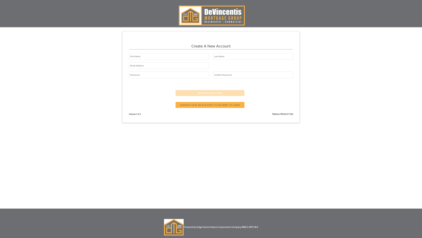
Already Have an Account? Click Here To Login (210, 105)
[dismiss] (414, 6)
